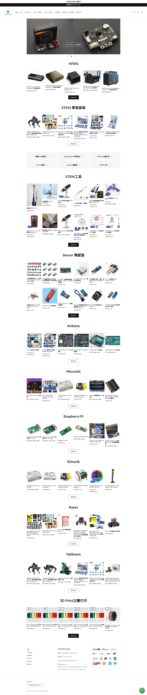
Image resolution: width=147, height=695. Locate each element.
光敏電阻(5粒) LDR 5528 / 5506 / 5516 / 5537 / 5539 (34, 306)
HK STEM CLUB (34, 691)
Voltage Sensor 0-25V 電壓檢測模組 (65, 304)
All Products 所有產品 (72, 156)
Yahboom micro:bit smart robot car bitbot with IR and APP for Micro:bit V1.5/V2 (112, 580)
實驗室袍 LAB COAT (32, 208)
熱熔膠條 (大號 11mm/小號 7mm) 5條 (49, 230)
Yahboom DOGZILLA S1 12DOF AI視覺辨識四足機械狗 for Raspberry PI (49, 580)
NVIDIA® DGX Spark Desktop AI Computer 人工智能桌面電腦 (54, 86)
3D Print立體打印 (103, 156)
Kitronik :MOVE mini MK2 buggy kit (81, 486)
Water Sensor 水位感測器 (49, 305)
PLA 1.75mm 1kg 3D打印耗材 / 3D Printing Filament (34, 625)
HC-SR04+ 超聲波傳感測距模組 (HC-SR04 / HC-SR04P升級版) (65, 281)
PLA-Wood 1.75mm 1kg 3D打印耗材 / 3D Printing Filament (112, 627)
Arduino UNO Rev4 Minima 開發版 (81, 350)
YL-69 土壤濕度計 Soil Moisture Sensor (111, 279)
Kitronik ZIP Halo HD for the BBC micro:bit (96, 486)
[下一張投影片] (81, 56)
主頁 (28, 649)
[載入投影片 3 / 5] (71, 56)
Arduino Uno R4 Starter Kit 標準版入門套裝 (96, 132)
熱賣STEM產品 (40, 156)
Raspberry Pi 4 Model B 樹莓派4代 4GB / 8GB (49, 437)
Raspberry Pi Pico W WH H (81, 436)
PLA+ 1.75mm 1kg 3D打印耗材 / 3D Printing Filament (65, 625)
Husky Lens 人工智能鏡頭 (73, 44)
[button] (27, 12)
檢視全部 (73, 97)
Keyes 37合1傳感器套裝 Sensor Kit (64, 530)
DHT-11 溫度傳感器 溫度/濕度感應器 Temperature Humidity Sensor (81, 306)
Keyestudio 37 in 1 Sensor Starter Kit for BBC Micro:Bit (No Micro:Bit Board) (34, 533)
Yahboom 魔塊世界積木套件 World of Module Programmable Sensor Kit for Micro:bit (81, 134)
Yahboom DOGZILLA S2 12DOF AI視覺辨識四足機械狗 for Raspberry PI (34, 133)
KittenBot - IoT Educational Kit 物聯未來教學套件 (112, 132)
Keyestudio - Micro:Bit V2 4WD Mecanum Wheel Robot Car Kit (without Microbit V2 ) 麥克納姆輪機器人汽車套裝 (81, 533)
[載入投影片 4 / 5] (74, 56)
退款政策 (29, 661)
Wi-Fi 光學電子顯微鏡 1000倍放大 (65, 201)
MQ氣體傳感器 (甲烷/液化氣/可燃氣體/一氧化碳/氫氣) (49, 279)
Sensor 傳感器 (72, 165)
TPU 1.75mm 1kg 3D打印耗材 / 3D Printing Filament (96, 625)
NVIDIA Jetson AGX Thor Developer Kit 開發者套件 (33, 87)
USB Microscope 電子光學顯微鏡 (65, 231)
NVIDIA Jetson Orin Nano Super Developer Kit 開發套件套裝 (110, 89)
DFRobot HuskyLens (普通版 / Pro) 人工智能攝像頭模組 (112, 442)
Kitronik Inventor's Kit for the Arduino (49, 486)
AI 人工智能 (40, 165)
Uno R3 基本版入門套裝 (33, 350)
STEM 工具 (104, 165)
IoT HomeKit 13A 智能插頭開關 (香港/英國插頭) (81, 234)
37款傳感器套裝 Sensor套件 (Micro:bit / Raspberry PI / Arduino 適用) (34, 280)
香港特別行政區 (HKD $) (34, 685)
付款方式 (29, 658)
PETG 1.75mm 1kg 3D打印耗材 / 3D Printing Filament (81, 625)
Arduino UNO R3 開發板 (95, 350)
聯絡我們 (29, 664)
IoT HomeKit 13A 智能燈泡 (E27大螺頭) (96, 231)
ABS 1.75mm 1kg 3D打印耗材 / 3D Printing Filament (49, 625)
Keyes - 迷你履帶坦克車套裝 (112, 531)
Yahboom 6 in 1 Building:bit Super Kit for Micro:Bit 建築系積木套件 (65, 133)
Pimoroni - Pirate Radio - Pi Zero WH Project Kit (96, 441)
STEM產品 (30, 652)
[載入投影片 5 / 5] (76, 56)
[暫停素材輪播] (85, 56)
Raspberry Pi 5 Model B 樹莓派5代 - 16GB (34, 437)
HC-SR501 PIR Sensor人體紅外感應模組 (81, 279)
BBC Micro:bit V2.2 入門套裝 (34, 396)
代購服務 (29, 655)
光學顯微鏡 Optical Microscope (47, 202)
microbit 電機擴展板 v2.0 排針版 (96, 396)
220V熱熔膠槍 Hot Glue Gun (111, 198)
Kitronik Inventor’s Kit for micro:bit (65, 396)
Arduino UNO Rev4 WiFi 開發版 (65, 350)
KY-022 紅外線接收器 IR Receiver (95, 305)
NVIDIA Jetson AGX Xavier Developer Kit (71, 88)
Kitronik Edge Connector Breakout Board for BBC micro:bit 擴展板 (111, 397)
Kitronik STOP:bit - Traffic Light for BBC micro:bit (112, 486)
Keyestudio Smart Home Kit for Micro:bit (49, 132)
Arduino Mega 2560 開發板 (112, 350)
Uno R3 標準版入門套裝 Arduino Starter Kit (48, 350)
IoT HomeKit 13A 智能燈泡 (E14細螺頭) (112, 231)
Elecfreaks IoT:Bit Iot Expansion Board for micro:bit (48, 397)
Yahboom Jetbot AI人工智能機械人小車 (65, 579)
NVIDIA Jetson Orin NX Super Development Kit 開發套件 (91, 87)
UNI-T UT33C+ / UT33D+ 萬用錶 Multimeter (34, 231)
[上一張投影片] (62, 56)
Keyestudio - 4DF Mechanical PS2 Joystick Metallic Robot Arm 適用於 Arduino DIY (96, 533)
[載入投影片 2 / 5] (69, 56)
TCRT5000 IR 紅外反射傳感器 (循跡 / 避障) (112, 305)
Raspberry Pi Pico (62, 440)
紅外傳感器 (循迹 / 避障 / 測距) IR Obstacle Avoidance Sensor (96, 280)
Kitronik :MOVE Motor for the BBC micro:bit (81, 396)
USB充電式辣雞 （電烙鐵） (81, 203)
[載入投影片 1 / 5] (66, 56)
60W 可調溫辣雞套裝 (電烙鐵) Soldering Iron (96, 201)
